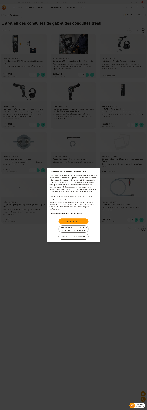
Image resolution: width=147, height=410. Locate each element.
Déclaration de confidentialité (59, 213)
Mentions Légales (76, 213)
